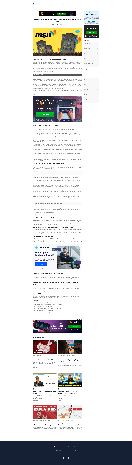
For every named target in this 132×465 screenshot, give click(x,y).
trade (91, 84)
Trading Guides (91, 43)
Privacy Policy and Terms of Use (71, 454)
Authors (68, 4)
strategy (91, 94)
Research (53, 24)
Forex (91, 45)
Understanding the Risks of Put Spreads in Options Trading (50, 203)
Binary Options (43, 420)
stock (91, 87)
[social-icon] (62, 458)
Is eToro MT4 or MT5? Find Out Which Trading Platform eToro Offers (68, 392)
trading (91, 79)
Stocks (48, 420)
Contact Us (62, 454)
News (43, 355)
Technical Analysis (91, 65)
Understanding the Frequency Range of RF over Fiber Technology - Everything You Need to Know (70, 359)
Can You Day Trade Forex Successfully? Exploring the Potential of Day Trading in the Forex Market (58, 173)
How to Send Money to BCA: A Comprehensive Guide (43, 310)
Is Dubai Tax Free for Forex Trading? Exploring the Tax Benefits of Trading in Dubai (49, 308)
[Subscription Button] (76, 450)
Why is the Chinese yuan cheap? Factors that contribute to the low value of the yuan (45, 359)
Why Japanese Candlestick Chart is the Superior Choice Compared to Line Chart (69, 424)
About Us (56, 454)
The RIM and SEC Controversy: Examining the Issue (44, 392)
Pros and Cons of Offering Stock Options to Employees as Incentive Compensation (44, 424)
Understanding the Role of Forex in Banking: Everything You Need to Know (47, 312)
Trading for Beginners (69, 420)
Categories (63, 4)
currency (91, 89)
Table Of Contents (39, 74)
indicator (91, 102)
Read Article (35, 367)
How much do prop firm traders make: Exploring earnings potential (46, 302)
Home (58, 4)
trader (91, 92)
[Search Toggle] (98, 4)
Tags (73, 4)
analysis (91, 99)
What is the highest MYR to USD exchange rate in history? (44, 306)
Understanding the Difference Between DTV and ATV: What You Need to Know (48, 304)
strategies (91, 97)
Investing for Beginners (70, 355)
